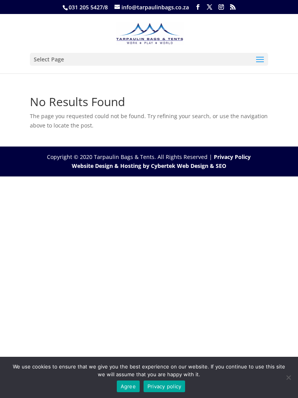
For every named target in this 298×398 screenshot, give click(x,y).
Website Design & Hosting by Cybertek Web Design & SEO (149, 165)
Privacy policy (164, 386)
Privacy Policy (232, 157)
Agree (128, 386)
